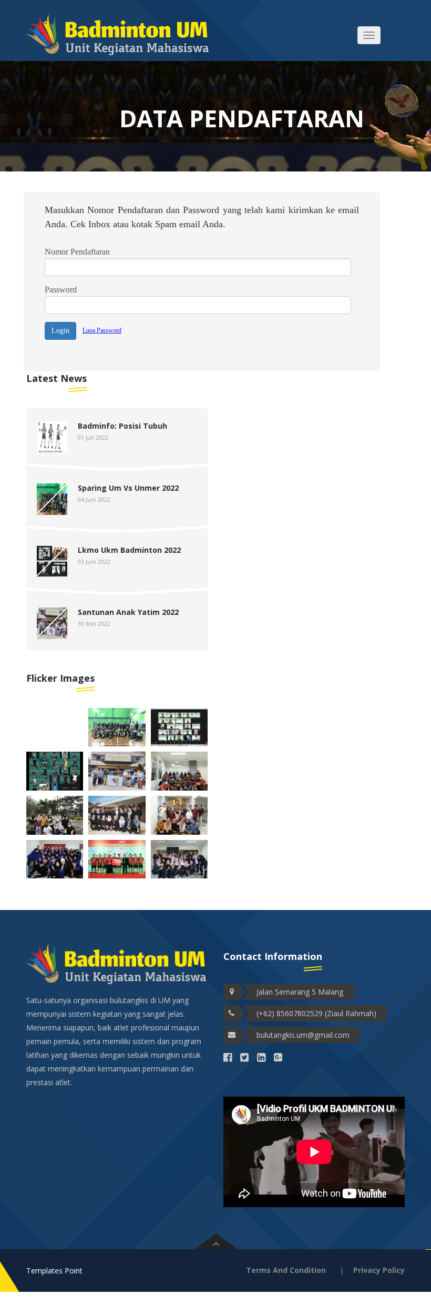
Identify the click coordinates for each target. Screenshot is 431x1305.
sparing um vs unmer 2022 (128, 488)
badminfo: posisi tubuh (122, 426)
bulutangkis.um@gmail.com (303, 1035)
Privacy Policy (379, 1270)
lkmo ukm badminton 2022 (129, 550)
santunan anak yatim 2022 (128, 612)
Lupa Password (102, 330)
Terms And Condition (286, 1270)
